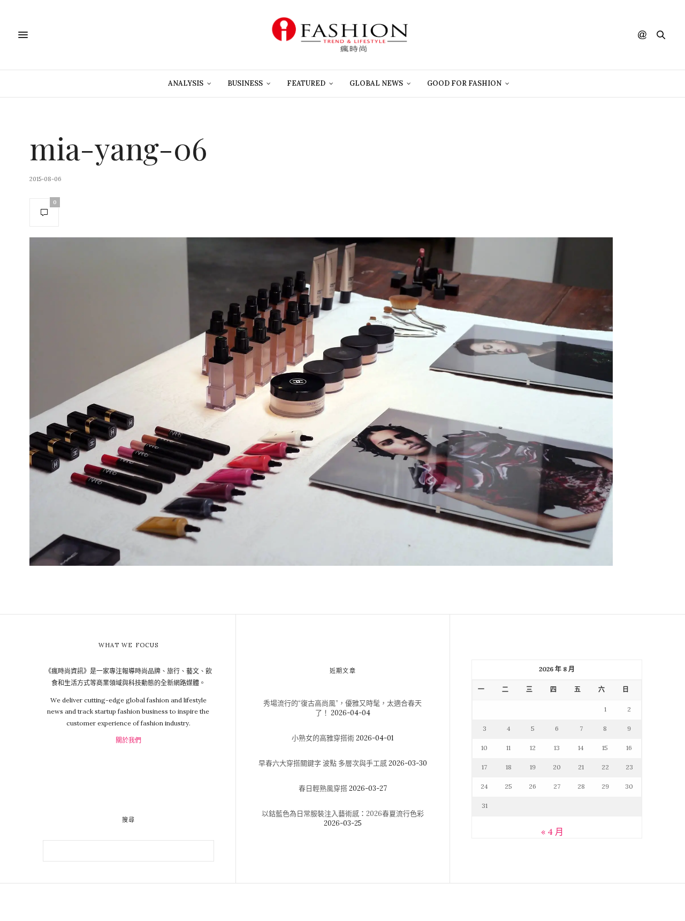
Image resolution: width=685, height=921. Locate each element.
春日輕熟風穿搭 (323, 788)
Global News (376, 83)
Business (245, 83)
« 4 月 (552, 831)
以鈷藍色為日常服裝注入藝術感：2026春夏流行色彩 (343, 813)
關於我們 (128, 740)
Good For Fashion (464, 83)
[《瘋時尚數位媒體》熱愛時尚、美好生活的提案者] (342, 35)
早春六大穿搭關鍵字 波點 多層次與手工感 (322, 763)
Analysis (185, 83)
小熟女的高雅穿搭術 (323, 738)
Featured (306, 83)
